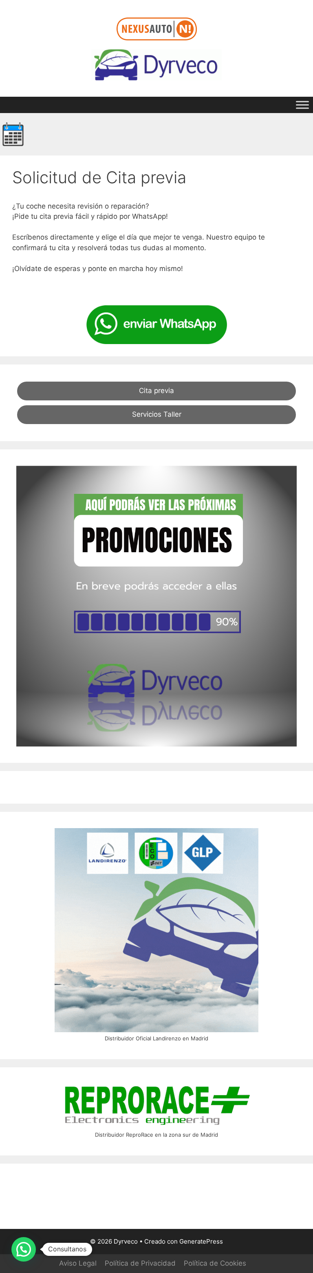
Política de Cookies (215, 1263)
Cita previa (156, 391)
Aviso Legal (78, 1263)
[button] (23, 1249)
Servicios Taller (156, 414)
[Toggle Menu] (302, 105)
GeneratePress (201, 1241)
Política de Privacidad (140, 1263)
